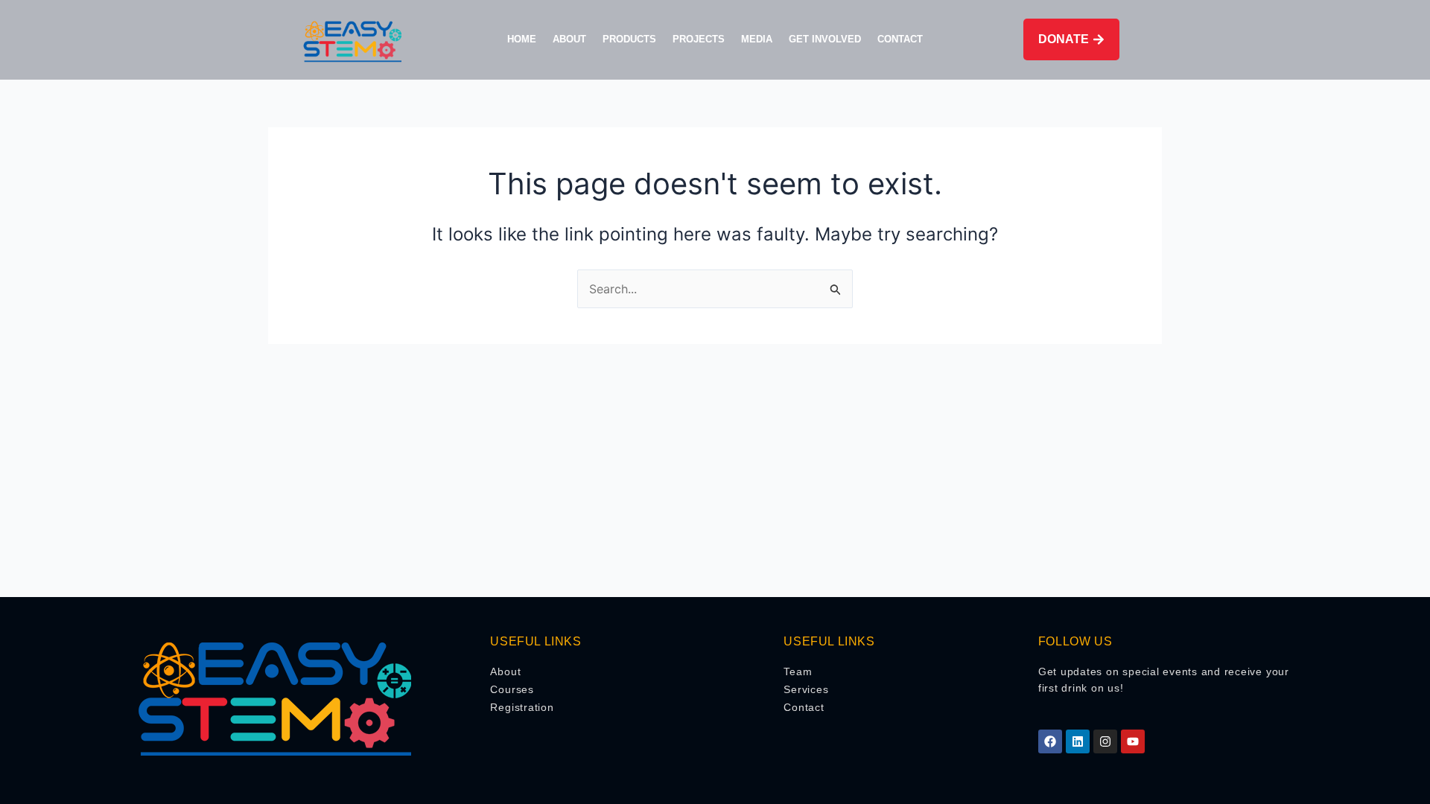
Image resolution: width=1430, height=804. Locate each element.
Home (521, 39)
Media (756, 39)
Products (629, 39)
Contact (900, 39)
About (569, 39)
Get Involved (825, 39)
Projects (699, 39)
